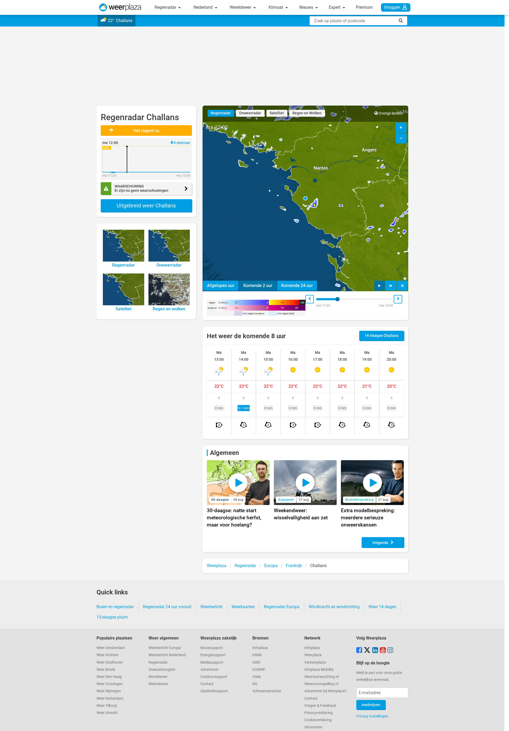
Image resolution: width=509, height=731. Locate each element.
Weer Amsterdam (110, 648)
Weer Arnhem (107, 655)
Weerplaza (313, 655)
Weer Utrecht (107, 713)
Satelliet (277, 113)
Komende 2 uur (258, 285)
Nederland (204, 7)
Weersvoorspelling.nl (321, 684)
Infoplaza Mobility (319, 669)
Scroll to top (500, 722)
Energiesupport (213, 655)
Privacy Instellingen (372, 716)
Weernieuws (158, 684)
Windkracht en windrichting (334, 606)
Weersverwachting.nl (321, 677)
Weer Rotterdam (109, 698)
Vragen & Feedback (320, 705)
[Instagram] (390, 651)
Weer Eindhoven (109, 662)
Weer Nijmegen (108, 691)
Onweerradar (250, 113)
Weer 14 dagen (382, 606)
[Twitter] (367, 651)
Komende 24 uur (297, 285)
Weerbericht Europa (164, 648)
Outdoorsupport (213, 677)
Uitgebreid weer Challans (146, 205)
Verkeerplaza (315, 662)
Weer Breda (105, 669)
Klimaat (276, 7)
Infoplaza (260, 648)
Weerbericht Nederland (167, 655)
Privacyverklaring (318, 713)
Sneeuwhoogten (161, 669)
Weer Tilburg (106, 705)
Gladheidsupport (214, 691)
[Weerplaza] (120, 7)
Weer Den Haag (109, 677)
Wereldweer (241, 7)
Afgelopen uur (220, 285)
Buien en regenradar (115, 606)
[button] (305, 198)
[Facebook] (359, 651)
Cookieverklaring (318, 720)
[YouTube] (383, 651)
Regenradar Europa (282, 606)
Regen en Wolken (307, 113)
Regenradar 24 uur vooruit (167, 606)
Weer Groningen (109, 684)
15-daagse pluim (112, 617)
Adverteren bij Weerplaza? (325, 691)
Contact (207, 684)
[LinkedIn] (375, 651)
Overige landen (391, 113)
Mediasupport (211, 662)
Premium (364, 7)
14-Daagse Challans (381, 335)
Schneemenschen (266, 691)
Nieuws (306, 7)
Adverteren (209, 669)
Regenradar (166, 7)
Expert (335, 7)
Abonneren (313, 727)
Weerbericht (211, 606)
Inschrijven (371, 705)
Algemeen (224, 452)
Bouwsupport (211, 648)
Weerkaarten (243, 606)
